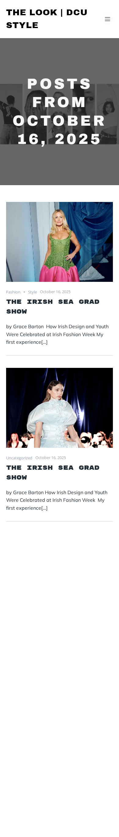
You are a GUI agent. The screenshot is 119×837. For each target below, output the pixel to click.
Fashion (13, 292)
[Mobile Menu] (107, 18)
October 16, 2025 (55, 291)
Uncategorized (19, 458)
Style (32, 292)
